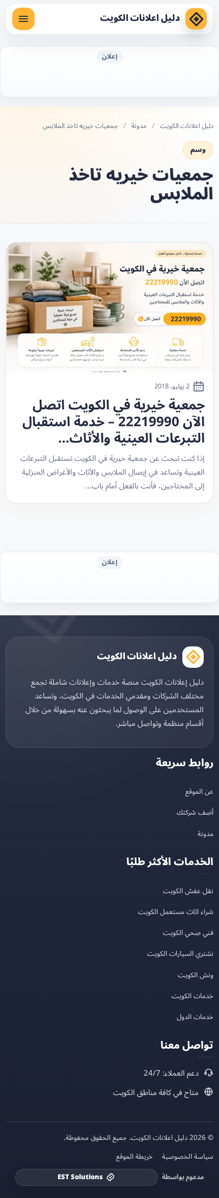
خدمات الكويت (192, 995)
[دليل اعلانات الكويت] (196, 19)
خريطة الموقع (134, 1157)
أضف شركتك (195, 812)
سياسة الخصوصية (187, 1157)
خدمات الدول (195, 1016)
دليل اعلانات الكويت (140, 18)
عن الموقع (199, 791)
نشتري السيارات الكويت (180, 953)
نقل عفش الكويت (188, 890)
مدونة (139, 126)
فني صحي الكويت (188, 932)
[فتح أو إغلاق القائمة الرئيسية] (23, 19)
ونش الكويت (195, 975)
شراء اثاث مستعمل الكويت (175, 911)
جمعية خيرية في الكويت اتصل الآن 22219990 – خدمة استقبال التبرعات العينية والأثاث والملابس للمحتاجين (113, 422)
